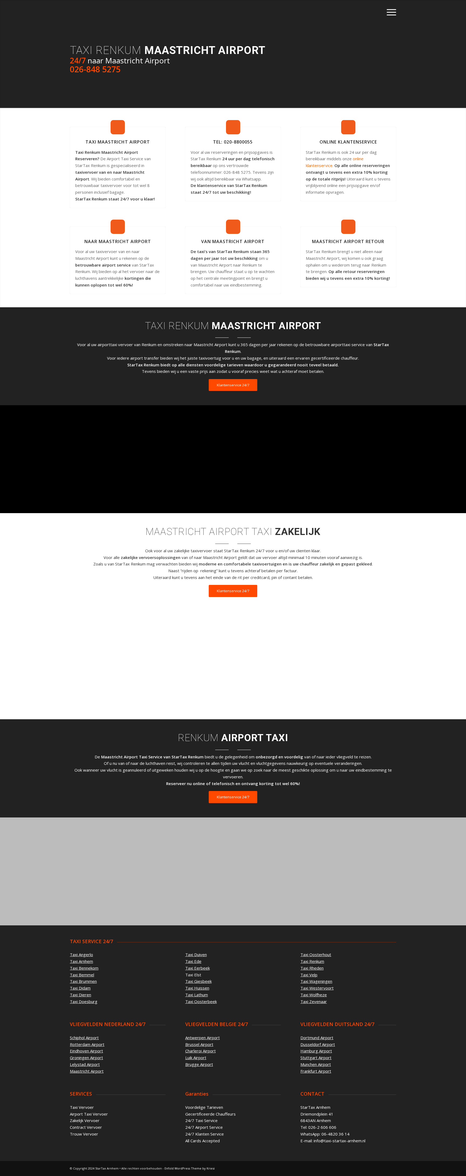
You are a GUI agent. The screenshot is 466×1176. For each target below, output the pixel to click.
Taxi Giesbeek (198, 981)
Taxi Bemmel (82, 974)
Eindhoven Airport (86, 1051)
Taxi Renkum (312, 961)
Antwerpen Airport (202, 1037)
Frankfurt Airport (315, 1071)
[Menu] (389, 12)
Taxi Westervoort (317, 988)
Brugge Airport (199, 1064)
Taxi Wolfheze (313, 994)
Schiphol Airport (84, 1037)
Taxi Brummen (83, 981)
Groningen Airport (86, 1057)
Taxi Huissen (197, 988)
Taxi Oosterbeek (201, 1001)
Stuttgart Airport (315, 1057)
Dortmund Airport (316, 1037)
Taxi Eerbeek (197, 968)
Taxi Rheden (312, 968)
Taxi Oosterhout (315, 954)
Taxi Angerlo (81, 954)
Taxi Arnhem (81, 961)
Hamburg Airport (316, 1051)
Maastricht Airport (87, 1071)
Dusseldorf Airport (317, 1044)
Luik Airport (195, 1057)
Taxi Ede (193, 961)
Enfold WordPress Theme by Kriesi (190, 1168)
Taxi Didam (80, 988)
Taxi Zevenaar (313, 1001)
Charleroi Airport (200, 1051)
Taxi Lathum (196, 994)
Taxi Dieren (80, 994)
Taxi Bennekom (84, 968)
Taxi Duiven (196, 954)
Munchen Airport (315, 1064)
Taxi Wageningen (316, 981)
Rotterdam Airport (87, 1044)
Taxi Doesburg (83, 1001)
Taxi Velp (308, 974)
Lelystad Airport (85, 1064)
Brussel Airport (199, 1044)
